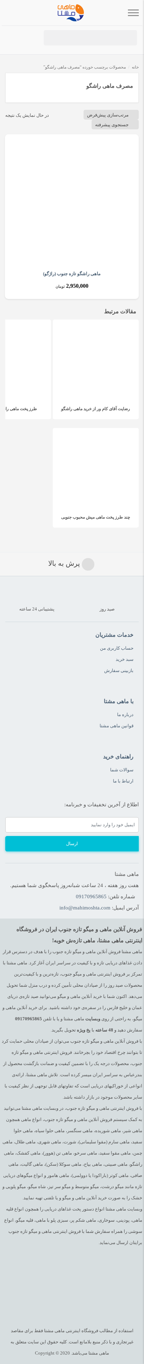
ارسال (72, 843)
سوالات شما (122, 769)
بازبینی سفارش (119, 670)
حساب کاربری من (117, 648)
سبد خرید (125, 659)
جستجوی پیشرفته (112, 124)
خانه (135, 67)
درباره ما (125, 714)
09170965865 (91, 896)
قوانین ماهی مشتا (117, 725)
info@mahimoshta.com (84, 907)
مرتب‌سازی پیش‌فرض (108, 114)
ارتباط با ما (123, 781)
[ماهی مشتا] (71, 12)
